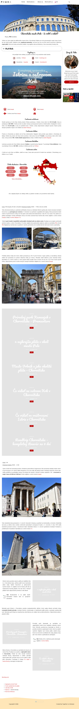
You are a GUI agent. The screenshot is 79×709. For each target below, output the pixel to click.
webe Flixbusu (27, 127)
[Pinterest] (8, 2)
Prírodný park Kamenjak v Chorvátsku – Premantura (32, 319)
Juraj (28, 324)
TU (31, 528)
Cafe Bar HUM (9, 688)
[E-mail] (10, 2)
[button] (69, 2)
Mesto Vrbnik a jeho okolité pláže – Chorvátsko (31, 368)
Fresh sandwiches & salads (12, 686)
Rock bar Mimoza (10, 691)
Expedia (26, 62)
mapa (11, 109)
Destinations (30, 2)
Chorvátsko (14, 36)
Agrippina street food (11, 684)
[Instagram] (3, 2)
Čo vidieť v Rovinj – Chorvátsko (46, 659)
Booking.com (5, 677)
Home (23, 2)
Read (32, 327)
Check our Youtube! (68, 89)
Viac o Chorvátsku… (17, 179)
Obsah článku (9, 48)
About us (40, 2)
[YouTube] (6, 2)
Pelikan (24, 58)
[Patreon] (1, 2)
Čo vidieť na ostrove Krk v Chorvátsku (31, 393)
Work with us (49, 2)
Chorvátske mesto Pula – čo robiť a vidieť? (39, 33)
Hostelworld (43, 62)
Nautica (7, 689)
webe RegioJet (47, 137)
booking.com (42, 58)
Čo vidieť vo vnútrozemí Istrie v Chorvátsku (31, 417)
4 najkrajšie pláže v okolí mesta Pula (31, 343)
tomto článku (45, 640)
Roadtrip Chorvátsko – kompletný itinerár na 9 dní (32, 442)
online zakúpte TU (16, 217)
